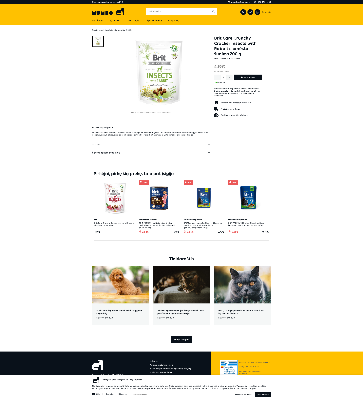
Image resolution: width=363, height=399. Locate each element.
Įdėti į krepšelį (249, 77)
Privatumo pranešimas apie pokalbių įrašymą (170, 368)
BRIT (216, 59)
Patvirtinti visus (263, 394)
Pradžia (95, 30)
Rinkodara (123, 394)
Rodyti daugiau (181, 339)
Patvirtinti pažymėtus (243, 394)
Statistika (110, 394)
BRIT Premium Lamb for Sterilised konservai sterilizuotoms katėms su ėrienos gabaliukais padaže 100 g (203, 225)
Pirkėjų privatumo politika (161, 365)
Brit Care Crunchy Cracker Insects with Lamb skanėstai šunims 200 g (114, 224)
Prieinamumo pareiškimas (161, 372)
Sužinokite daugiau (246, 388)
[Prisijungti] (243, 12)
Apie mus (154, 361)
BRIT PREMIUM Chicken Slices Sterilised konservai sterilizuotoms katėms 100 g (246, 224)
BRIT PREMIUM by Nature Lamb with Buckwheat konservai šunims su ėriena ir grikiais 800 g (157, 225)
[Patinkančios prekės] (250, 12)
